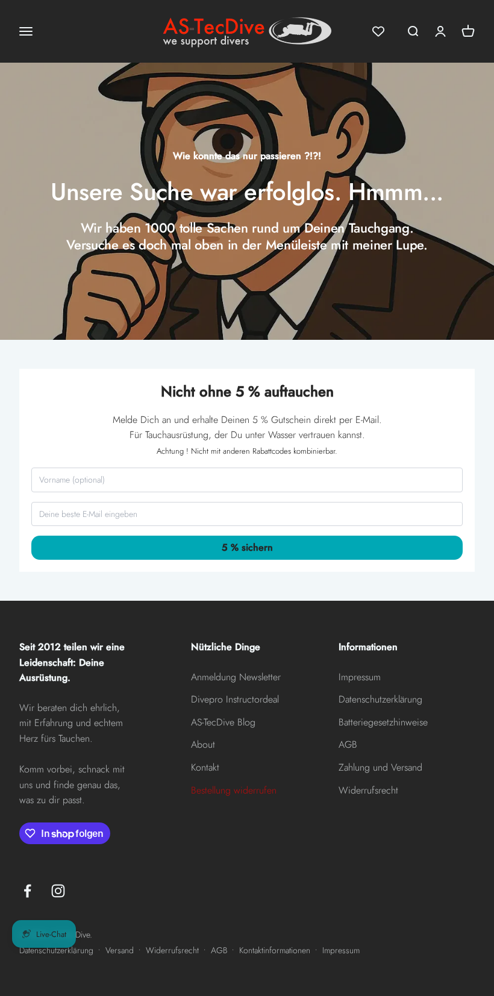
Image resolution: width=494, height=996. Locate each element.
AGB (348, 744)
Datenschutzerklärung (380, 699)
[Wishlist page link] (378, 31)
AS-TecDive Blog (223, 722)
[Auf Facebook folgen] (27, 891)
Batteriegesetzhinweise (383, 722)
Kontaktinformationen (274, 950)
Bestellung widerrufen (234, 790)
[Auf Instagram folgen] (58, 891)
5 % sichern (247, 547)
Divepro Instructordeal (235, 699)
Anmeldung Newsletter (236, 677)
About (203, 744)
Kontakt (205, 767)
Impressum (360, 677)
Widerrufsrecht (368, 790)
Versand (119, 950)
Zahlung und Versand (380, 767)
